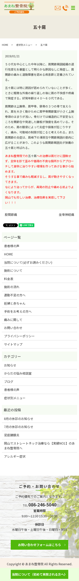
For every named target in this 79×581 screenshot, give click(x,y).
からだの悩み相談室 (18, 373)
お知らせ (10, 365)
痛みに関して (13, 319)
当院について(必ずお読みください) (28, 262)
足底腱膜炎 (11, 435)
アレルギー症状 (15, 456)
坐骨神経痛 (66, 214)
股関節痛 (11, 214)
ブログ (8, 381)
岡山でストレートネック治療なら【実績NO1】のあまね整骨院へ (39, 446)
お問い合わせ (13, 327)
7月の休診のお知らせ (18, 426)
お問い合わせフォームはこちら (39, 544)
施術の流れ (11, 286)
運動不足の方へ (15, 295)
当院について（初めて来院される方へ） (39, 574)
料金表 (8, 278)
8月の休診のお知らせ (18, 418)
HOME (5, 44)
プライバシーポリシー (19, 336)
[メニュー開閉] (73, 8)
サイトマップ (13, 344)
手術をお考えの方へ (18, 311)
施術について (13, 270)
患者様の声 (11, 246)
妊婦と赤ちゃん (15, 303)
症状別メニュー (24, 44)
